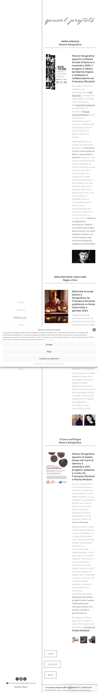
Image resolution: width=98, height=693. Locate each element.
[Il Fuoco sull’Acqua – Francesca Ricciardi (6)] (83, 639)
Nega (49, 351)
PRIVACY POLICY (21, 687)
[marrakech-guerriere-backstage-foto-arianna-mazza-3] (89, 420)
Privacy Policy (49, 339)
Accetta (49, 344)
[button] (94, 329)
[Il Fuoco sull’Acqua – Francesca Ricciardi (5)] (91, 639)
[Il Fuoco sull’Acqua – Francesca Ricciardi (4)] (75, 639)
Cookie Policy (38, 363)
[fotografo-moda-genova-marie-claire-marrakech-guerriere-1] (77, 420)
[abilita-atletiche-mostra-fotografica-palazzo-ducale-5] (83, 256)
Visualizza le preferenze (49, 358)
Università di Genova (85, 105)
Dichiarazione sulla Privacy (53, 363)
